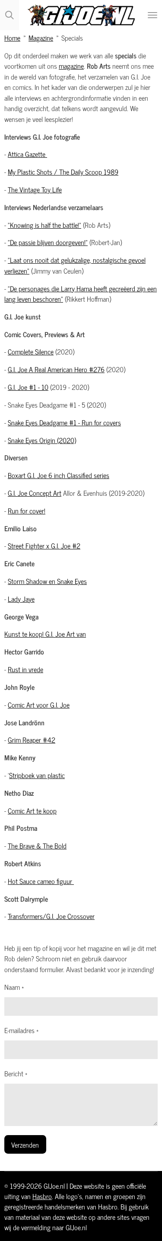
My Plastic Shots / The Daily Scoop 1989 (63, 171)
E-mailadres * (21, 1030)
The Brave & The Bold (37, 845)
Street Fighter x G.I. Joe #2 (44, 545)
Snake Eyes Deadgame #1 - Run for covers (64, 422)
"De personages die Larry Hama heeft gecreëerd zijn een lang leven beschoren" (80, 293)
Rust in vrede (25, 669)
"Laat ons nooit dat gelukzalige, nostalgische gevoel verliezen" (75, 265)
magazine (71, 65)
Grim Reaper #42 (31, 739)
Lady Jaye (21, 598)
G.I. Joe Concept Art (34, 492)
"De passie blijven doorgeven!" (48, 242)
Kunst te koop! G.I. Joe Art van (45, 633)
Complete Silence (31, 351)
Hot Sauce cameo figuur (41, 881)
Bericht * (15, 1073)
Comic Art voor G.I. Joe (39, 704)
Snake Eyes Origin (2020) (42, 440)
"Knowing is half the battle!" (44, 224)
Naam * (14, 987)
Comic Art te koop (32, 810)
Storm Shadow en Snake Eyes (47, 581)
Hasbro (42, 1196)
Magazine (41, 37)
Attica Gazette (27, 154)
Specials (72, 37)
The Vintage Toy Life (35, 189)
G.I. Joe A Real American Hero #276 (56, 369)
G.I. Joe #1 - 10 (28, 386)
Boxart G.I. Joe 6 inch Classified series (58, 475)
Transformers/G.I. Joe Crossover (51, 916)
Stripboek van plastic (37, 775)
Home (12, 37)
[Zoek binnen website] (9, 15)
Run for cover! (26, 510)
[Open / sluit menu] (152, 15)
